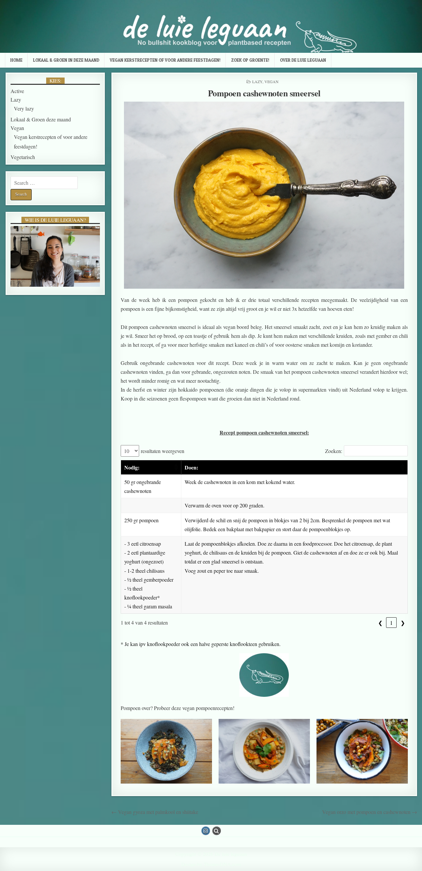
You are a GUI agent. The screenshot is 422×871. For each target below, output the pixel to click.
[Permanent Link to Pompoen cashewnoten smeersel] (264, 195)
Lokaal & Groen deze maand (41, 119)
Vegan (271, 81)
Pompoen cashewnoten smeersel (264, 93)
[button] (176, 467)
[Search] (216, 830)
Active (17, 90)
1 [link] (391, 622)
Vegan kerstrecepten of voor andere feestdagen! (165, 60)
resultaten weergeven (162, 450)
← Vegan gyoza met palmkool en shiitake (154, 811)
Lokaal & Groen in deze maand (66, 60)
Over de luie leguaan (303, 60)
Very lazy (24, 108)
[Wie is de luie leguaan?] (55, 256)
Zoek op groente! (250, 60)
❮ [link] (380, 622)
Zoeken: (333, 450)
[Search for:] (44, 182)
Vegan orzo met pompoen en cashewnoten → (369, 811)
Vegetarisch (23, 156)
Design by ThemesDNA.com (211, 864)
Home (16, 60)
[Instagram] (205, 830)
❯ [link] (403, 622)
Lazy (257, 81)
